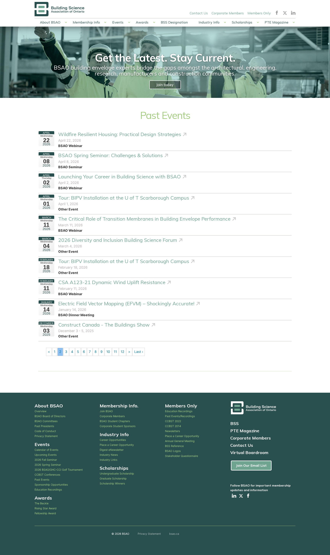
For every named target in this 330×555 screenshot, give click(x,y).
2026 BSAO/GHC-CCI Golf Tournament (59, 469)
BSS (234, 423)
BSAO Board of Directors (50, 416)
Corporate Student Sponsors (117, 426)
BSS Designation (174, 22)
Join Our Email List (251, 465)
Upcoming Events (46, 454)
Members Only (259, 13)
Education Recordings (48, 489)
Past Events (42, 479)
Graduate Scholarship (113, 478)
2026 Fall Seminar (46, 459)
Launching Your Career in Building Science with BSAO (119, 176)
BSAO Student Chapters (115, 421)
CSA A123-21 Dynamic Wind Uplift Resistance (111, 282)
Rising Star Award (46, 508)
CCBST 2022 (173, 421)
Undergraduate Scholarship (117, 473)
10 (108, 352)
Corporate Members (228, 13)
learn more (165, 84)
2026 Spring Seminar (48, 464)
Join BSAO (106, 411)
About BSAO (50, 22)
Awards (142, 22)
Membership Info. (119, 406)
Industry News (109, 454)
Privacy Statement (46, 436)
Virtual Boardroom (249, 452)
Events (117, 22)
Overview (40, 411)
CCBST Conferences (47, 474)
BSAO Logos (173, 451)
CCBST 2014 (173, 426)
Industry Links (108, 459)
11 (115, 352)
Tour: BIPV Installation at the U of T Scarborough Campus (123, 198)
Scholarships (242, 22)
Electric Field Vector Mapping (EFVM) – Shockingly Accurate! (126, 303)
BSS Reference (174, 446)
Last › (138, 352)
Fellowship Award (45, 513)
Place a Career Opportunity (117, 444)
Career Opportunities (113, 439)
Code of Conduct (45, 431)
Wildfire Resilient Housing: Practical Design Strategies (119, 134)
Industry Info (209, 22)
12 (122, 352)
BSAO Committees (46, 421)
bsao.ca (174, 533)
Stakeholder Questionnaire (181, 455)
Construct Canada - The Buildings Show (104, 325)
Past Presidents (44, 426)
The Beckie (42, 503)
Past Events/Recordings (180, 416)
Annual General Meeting (180, 441)
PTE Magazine (276, 22)
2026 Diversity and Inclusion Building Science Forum (117, 240)
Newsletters (172, 431)
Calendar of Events (46, 449)
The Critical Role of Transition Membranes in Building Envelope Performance (144, 219)
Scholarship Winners (112, 483)
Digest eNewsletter (112, 449)
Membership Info (86, 22)
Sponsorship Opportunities (51, 484)
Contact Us (199, 13)
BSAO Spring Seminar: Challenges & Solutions (110, 155)
